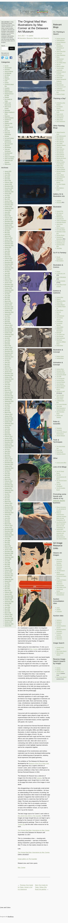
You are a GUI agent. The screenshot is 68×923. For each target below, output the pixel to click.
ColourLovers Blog (61, 462)
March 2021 (8, 279)
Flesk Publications (61, 277)
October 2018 (8, 332)
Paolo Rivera (59, 310)
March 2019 (8, 323)
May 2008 (7, 564)
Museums (7, 116)
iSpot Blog (59, 248)
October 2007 (8, 577)
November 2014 (9, 419)
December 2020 (9, 284)
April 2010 (7, 521)
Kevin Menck (59, 139)
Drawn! (58, 271)
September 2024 (9, 208)
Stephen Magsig (60, 169)
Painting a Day (8, 123)
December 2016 (9, 373)
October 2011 (8, 488)
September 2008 (9, 557)
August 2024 (8, 210)
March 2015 (8, 412)
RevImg (58, 669)
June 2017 (7, 362)
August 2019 (8, 314)
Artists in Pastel (60, 94)
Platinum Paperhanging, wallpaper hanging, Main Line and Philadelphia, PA (61, 516)
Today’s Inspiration (61, 220)
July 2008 (7, 560)
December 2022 (9, 241)
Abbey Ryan (59, 119)
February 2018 (8, 347)
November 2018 (9, 330)
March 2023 (8, 236)
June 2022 (7, 251)
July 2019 (7, 316)
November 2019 (9, 308)
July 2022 (7, 249)
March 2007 (8, 590)
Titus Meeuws (60, 152)
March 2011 (8, 501)
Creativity (7, 88)
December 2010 (9, 507)
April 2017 (7, 366)
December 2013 (9, 440)
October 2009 (8, 533)
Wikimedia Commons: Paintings (59, 561)
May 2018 (7, 342)
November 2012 (9, 464)
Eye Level (59, 83)
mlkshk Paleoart (60, 435)
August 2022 (8, 247)
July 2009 (7, 538)
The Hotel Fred (60, 334)
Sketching (7, 145)
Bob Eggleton (60, 260)
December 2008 (9, 551)
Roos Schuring (60, 149)
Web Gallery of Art (61, 587)
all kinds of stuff (60, 391)
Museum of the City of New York (39, 763)
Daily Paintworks (60, 121)
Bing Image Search (61, 651)
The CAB (58, 376)
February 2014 (8, 436)
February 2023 (8, 238)
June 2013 (7, 451)
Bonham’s (59, 622)
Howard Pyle (59, 211)
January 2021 (8, 282)
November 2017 (9, 353)
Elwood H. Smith (60, 240)
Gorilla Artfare (60, 358)
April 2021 (7, 277)
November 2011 (9, 486)
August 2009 (8, 536)
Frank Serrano (60, 167)
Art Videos (7, 75)
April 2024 (7, 214)
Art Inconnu (59, 60)
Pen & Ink (7, 130)
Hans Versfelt (59, 150)
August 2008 (8, 559)
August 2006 (8, 603)
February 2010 (8, 525)
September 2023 (9, 227)
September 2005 (9, 623)
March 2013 (8, 457)
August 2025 (8, 193)
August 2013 (8, 447)
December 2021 (9, 262)
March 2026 (8, 180)
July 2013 (7, 449)
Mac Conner (33, 649)
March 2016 (8, 390)
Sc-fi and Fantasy (9, 138)
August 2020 (8, 291)
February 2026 (8, 182)
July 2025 (7, 195)
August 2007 (8, 581)
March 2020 (8, 301)
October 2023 (8, 225)
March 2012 (8, 479)
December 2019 (9, 306)
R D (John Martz (60, 229)
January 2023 (8, 240)
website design (59, 501)
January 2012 (8, 483)
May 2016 (7, 386)
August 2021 (8, 269)
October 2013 (8, 444)
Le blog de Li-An (60, 273)
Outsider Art (8, 119)
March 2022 (8, 256)
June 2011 (7, 495)
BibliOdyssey (59, 216)
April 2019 (7, 321)
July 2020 (7, 293)
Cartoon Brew (60, 369)
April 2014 (7, 432)
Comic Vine (59, 303)
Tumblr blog (21, 824)
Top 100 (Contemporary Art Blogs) (61, 476)
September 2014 (9, 423)
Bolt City (58, 312)
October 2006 (8, 599)
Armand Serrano (60, 385)
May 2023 (7, 232)
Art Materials (8, 73)
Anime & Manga (9, 71)
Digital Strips (59, 345)
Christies (58, 623)
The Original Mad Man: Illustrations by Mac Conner (33, 830)
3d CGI (6, 65)
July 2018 (7, 338)
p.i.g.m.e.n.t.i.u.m (61, 86)
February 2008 (8, 570)
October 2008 (8, 555)
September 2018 (9, 334)
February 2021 (8, 280)
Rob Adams (59, 178)
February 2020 (8, 303)
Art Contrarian (60, 75)
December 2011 (9, 484)
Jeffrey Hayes (60, 115)
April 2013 (7, 455)
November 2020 (9, 286)
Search (3, 45)
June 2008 (7, 562)
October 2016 (8, 377)
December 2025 (9, 186)
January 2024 (8, 219)
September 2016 (9, 379)
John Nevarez (60, 384)
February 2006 (8, 614)
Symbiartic (59, 430)
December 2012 (9, 462)
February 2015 (8, 414)
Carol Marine (59, 117)
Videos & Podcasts (9, 156)
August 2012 (8, 469)
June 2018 (7, 340)
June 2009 (7, 540)
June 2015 (7, 406)
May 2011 (7, 497)
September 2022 (9, 245)
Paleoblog (59, 428)
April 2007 (7, 588)
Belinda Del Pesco (61, 158)
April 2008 (7, 566)
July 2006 (7, 605)
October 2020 (8, 288)
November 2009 (9, 531)
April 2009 (7, 544)
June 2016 (7, 384)
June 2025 (7, 197)
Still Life (58, 64)
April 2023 (7, 234)
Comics (7, 82)
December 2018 (9, 329)
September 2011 (9, 490)
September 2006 (9, 601)
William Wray (59, 165)
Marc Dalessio (60, 141)
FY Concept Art (60, 378)
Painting (7, 121)
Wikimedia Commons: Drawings (59, 566)
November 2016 (9, 375)
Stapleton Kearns (61, 145)
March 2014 (8, 434)
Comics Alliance (60, 304)
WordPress (11, 916)
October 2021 (8, 265)
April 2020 (7, 299)
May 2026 (7, 177)
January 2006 (8, 616)
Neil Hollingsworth (61, 136)
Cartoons (7, 78)
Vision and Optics (9, 158)
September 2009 (9, 534)
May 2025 (7, 199)
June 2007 (7, 585)
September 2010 (9, 512)
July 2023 (7, 230)
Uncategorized (8, 153)
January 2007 (8, 594)
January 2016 (8, 393)
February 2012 (8, 481)
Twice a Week (60, 175)
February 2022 (8, 258)
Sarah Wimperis (60, 176)
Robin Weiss (59, 160)
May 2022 (7, 253)
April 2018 (7, 343)
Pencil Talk (59, 450)
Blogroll (7, 77)
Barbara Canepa (60, 281)
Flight (57, 314)
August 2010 (8, 514)
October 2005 (8, 622)
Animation (7, 69)
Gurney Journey (60, 38)
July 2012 (7, 471)
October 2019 (8, 310)
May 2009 (7, 542)
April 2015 (7, 410)
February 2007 (8, 592)
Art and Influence (60, 42)
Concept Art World (61, 374)
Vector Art (7, 154)
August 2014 (8, 425)
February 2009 (8, 547)
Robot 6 (58, 299)
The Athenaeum (60, 570)
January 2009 (8, 549)
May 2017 (7, 364)
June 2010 (7, 518)
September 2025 (9, 191)
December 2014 (9, 418)
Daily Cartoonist (60, 338)
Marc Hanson (60, 137)
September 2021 (9, 267)
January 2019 (8, 327)
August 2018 (8, 336)
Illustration (7, 110)
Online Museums (9, 117)
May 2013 (7, 453)
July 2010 (7, 516)
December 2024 (9, 202)
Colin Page (59, 147)
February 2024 (8, 217)
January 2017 (8, 371)
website (39, 778)
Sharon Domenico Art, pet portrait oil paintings (61, 509)
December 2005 (9, 618)
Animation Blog (60, 371)
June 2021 (7, 273)
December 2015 (9, 395)
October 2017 (8, 355)
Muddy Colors (60, 356)
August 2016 (8, 381)
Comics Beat (59, 297)
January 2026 (8, 184)
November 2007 (9, 575)
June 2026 (7, 175)
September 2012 (9, 468)
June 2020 (7, 295)
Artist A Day (59, 77)
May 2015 (7, 408)
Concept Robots (60, 382)
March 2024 (8, 215)
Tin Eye (58, 667)
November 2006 (9, 597)
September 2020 (9, 290)
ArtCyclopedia (60, 585)
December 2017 (9, 351)
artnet (58, 607)
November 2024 (9, 204)
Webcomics (8, 164)
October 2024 (8, 206)
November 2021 (9, 264)
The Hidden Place (61, 62)
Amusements (8, 67)
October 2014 (8, 421)
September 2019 (9, 312)
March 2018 (8, 345)
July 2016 (7, 382)
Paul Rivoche (59, 336)
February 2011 (8, 503)
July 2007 (7, 583)
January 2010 (8, 527)
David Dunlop (60, 84)
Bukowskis (59, 637)
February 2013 (8, 458)
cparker (31, 35)
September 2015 (9, 401)
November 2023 (9, 223)
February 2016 (8, 392)
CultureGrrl (59, 88)
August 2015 (8, 403)
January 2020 (8, 304)
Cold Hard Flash (60, 372)
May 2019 (7, 319)
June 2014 (7, 429)
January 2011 (8, 505)
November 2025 (9, 188)
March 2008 (8, 568)
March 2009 (8, 546)
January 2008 (8, 571)
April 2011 (7, 499)
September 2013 (9, 445)
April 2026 (7, 178)
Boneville (58, 332)
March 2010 (8, 523)
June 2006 (7, 607)
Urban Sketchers (60, 55)
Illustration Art (60, 218)
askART (58, 609)
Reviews (7, 136)
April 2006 (7, 610)
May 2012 (7, 475)
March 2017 (8, 367)
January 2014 (8, 438)
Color (6, 80)
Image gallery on (27, 859)
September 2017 (9, 356)
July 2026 (7, 173)
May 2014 (7, 431)
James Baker (59, 327)
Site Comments (9, 143)
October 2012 (8, 466)
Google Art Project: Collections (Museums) (61, 581)
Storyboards (8, 147)
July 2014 (7, 427)
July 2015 (7, 405)
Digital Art (7, 90)
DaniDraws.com (60, 242)
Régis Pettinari (60, 154)
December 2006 (9, 596)
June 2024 (7, 212)
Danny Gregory (60, 228)
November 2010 (9, 508)
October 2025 (8, 189)
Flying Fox (59, 53)
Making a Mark (60, 66)
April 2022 (7, 254)
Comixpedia (59, 321)
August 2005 (8, 625)
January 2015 (8, 416)
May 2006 (7, 609)
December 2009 (9, 529)
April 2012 (7, 477)
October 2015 (8, 399)
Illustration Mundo (61, 222)
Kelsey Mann (59, 398)
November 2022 (9, 243)
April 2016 (7, 388)
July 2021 (7, 271)
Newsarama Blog (60, 301)
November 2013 (9, 442)
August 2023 (8, 228)
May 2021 (7, 275)
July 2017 (7, 360)
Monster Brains (60, 235)
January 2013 (8, 460)
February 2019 (8, 325)
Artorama (58, 202)
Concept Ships (60, 380)
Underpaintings (60, 40)
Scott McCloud (60, 315)
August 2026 (8, 171)
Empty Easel (59, 452)
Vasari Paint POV (60, 51)
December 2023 (9, 221)
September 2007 (9, 579)
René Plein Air (60, 156)
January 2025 (8, 201)
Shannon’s (59, 638)
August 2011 (8, 492)
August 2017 (8, 358)
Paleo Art (7, 125)
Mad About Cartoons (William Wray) (61, 341)
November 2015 (9, 397)
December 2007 (9, 573)
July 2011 (7, 494)
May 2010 (7, 520)
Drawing (7, 97)
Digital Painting (8, 91)
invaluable (59, 611)
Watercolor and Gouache (41, 38)
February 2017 (8, 369)
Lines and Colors (5, 907)
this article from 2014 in (29, 816)
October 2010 (8, 510)
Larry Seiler (59, 143)
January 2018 (8, 349)
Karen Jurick (59, 114)
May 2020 (7, 297)
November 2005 (9, 620)
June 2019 (7, 317)
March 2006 (8, 612)
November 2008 (9, 553)
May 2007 (7, 586)
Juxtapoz (58, 200)
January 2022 (8, 260)
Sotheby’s (59, 620)
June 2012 (7, 473)
